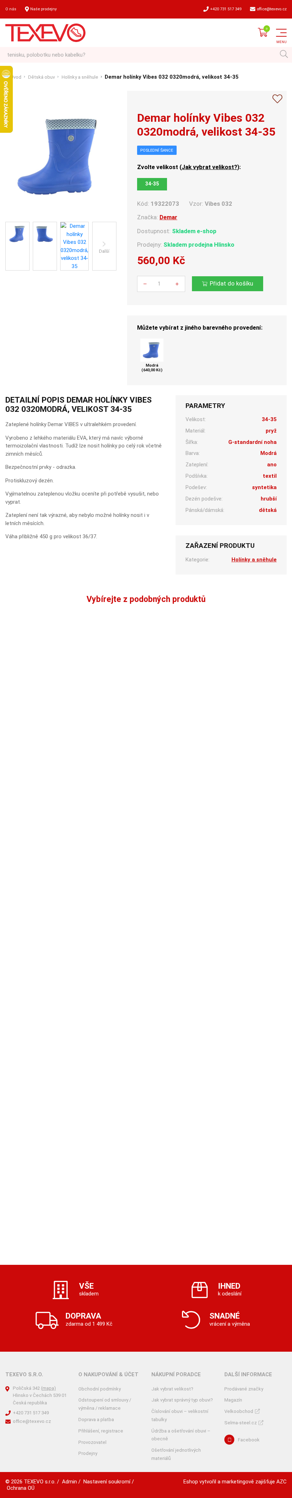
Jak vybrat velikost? (209, 167)
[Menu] (281, 32)
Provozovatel (92, 1442)
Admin (69, 1481)
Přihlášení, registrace (100, 1431)
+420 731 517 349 (225, 9)
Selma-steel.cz (240, 1422)
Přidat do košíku (231, 283)
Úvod (15, 77)
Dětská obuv (41, 77)
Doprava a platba (96, 1419)
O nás (10, 9)
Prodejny (87, 1453)
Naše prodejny (43, 9)
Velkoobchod (238, 1411)
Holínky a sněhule (80, 77)
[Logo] (45, 32)
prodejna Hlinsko (211, 244)
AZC (281, 1481)
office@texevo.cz (272, 9)
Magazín (233, 1400)
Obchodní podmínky (99, 1389)
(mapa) (48, 1388)
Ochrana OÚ (21, 1488)
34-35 (152, 184)
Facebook (249, 1439)
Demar (168, 217)
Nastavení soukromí (106, 1481)
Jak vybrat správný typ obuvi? (182, 1400)
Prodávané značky (243, 1389)
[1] (284, 55)
